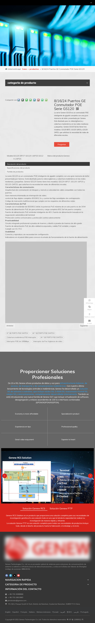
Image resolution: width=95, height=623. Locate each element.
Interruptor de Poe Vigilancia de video (47, 341)
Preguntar (62, 144)
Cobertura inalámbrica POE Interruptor (21, 337)
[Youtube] (18, 575)
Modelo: (10, 156)
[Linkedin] (10, 575)
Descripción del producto (16, 164)
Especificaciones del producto (18, 168)
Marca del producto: (55, 156)
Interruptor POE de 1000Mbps (18, 341)
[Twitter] (14, 575)
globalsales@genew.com (16, 600)
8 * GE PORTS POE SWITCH (17, 333)
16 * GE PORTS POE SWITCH (43, 333)
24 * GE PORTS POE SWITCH (51, 337)
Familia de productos (15, 172)
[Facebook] (6, 575)
